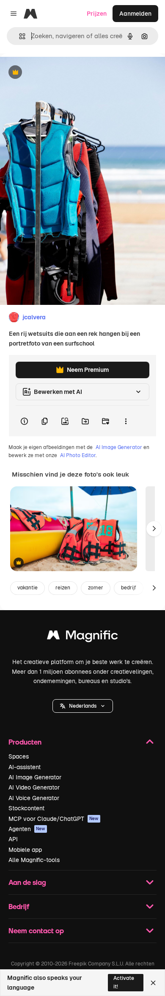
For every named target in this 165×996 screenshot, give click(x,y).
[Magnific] (82, 637)
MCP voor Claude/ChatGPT (53, 819)
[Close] (153, 983)
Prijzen (97, 13)
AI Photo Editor (78, 455)
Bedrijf (18, 906)
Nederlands (82, 706)
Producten (24, 741)
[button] (82, 706)
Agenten (26, 829)
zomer (95, 587)
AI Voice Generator (33, 798)
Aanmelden (135, 13)
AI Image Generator (119, 447)
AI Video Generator (34, 787)
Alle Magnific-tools (34, 860)
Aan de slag (27, 882)
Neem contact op (36, 930)
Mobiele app (25, 850)
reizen (62, 587)
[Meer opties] (125, 421)
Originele (55, 73)
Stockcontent (26, 808)
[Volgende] (154, 528)
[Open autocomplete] (18, 36)
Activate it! (123, 982)
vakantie (27, 587)
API (13, 839)
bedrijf (128, 587)
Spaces (18, 756)
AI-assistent (24, 767)
